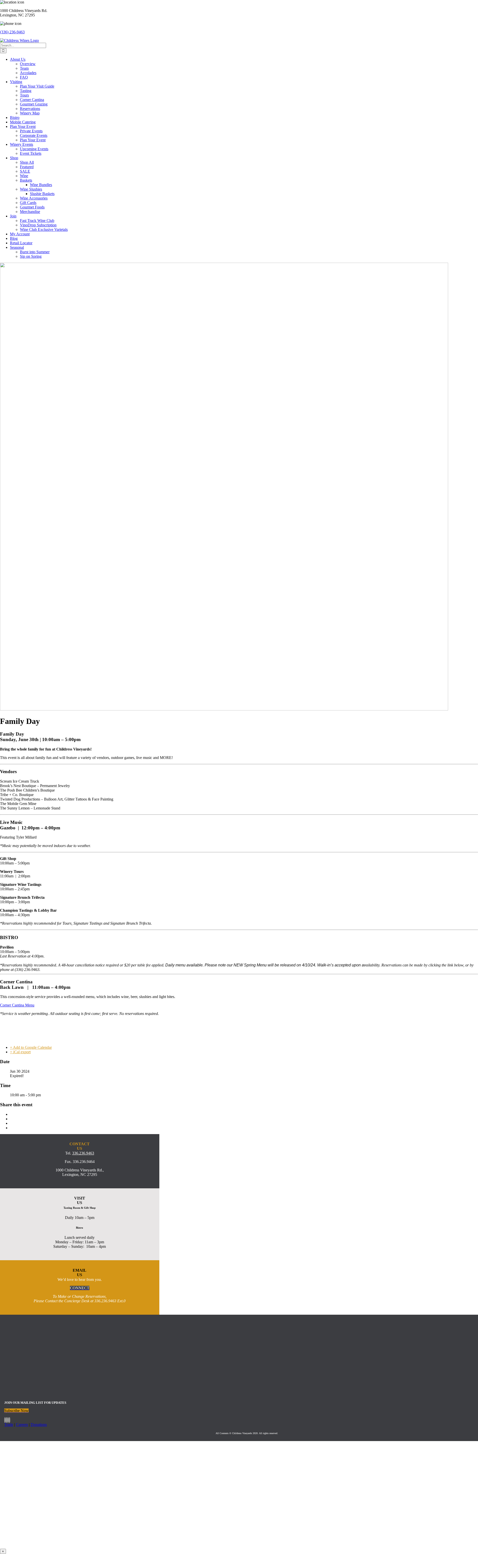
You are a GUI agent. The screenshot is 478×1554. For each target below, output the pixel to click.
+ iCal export (20, 1052)
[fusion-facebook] (5, 1420)
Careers (22, 1424)
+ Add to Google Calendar (31, 1047)
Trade (8, 1424)
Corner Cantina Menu (17, 1005)
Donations (39, 1424)
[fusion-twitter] (8, 1420)
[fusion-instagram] (6, 1420)
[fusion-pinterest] (9, 1420)
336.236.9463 (83, 1153)
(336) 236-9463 (12, 32)
